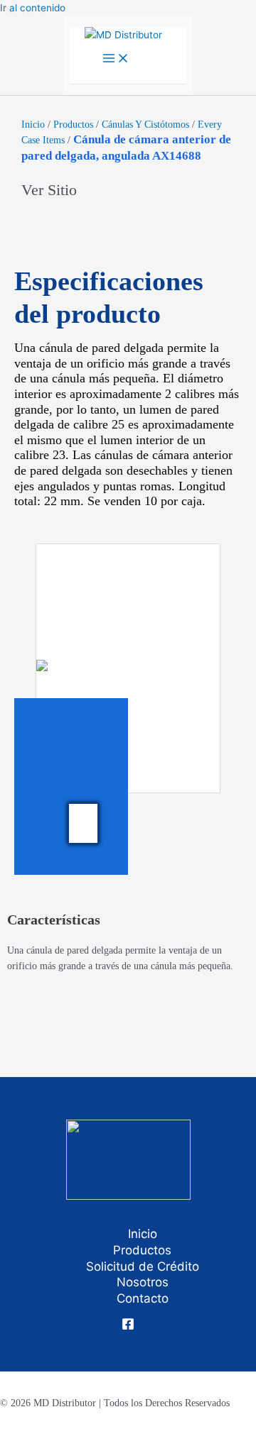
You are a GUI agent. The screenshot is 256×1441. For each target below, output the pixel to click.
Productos (73, 124)
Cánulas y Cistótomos (145, 124)
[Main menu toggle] (116, 59)
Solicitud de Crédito (142, 1266)
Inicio (33, 124)
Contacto (143, 1298)
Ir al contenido (32, 7)
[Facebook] (128, 1326)
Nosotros (143, 1282)
